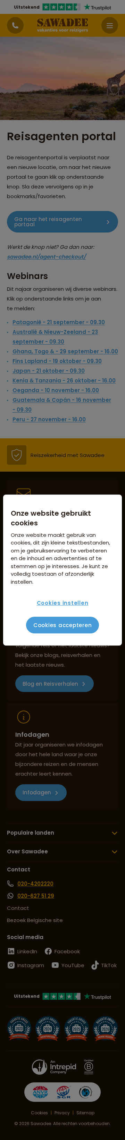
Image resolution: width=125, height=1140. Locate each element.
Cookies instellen (63, 603)
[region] (62, 570)
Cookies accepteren (62, 625)
